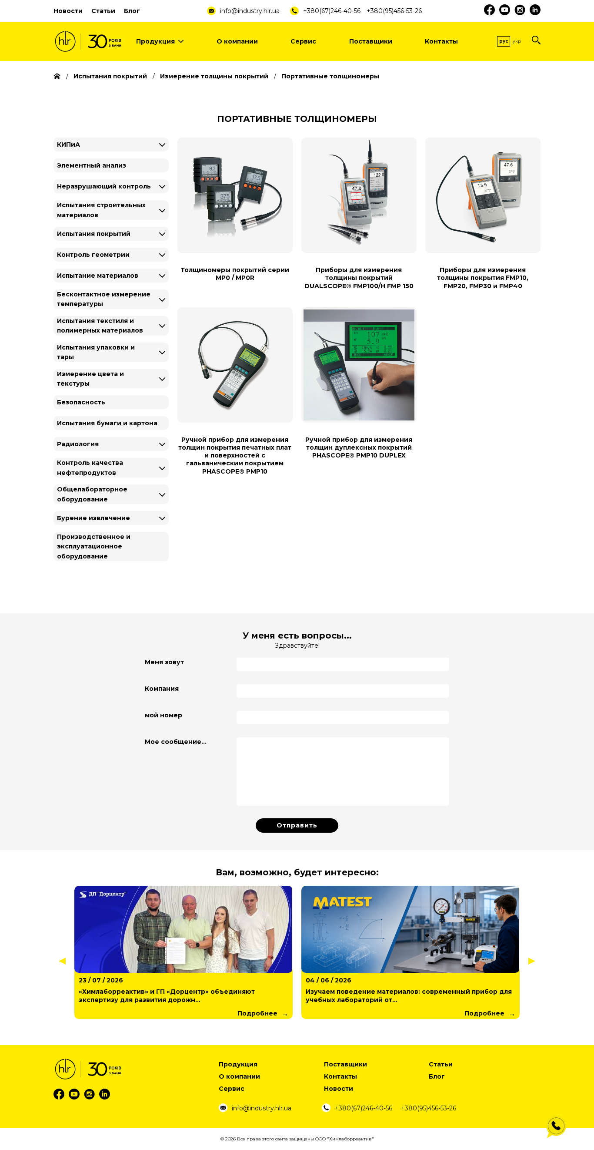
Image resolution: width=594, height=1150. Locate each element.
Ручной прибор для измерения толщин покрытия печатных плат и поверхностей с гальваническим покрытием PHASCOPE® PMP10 (234, 455)
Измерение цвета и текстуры (90, 378)
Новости (68, 11)
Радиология (78, 444)
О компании (237, 41)
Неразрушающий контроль (104, 186)
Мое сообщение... (176, 742)
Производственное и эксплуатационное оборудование (93, 546)
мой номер (163, 715)
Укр (517, 41)
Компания (162, 689)
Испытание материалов (97, 275)
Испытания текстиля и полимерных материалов (100, 325)
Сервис (303, 41)
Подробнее (257, 1013)
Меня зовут (164, 662)
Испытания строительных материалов (101, 210)
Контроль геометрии (93, 255)
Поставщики (370, 41)
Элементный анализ (91, 165)
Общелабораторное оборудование (92, 494)
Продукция (155, 41)
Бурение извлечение (93, 518)
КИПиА (68, 144)
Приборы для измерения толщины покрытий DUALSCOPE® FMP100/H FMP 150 (359, 277)
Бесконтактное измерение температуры (103, 299)
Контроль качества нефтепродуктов (90, 467)
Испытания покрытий (93, 234)
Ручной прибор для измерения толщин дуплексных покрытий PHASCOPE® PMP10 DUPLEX (358, 447)
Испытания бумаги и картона (107, 423)
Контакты (441, 41)
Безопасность (81, 402)
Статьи (103, 11)
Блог (132, 11)
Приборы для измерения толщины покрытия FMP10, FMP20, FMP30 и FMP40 (482, 277)
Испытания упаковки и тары (96, 352)
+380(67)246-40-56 (331, 11)
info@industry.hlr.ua (250, 11)
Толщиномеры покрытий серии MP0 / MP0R (234, 274)
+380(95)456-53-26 (394, 11)
